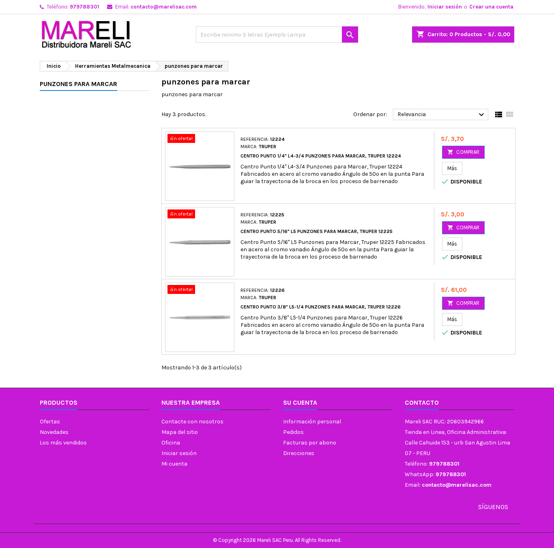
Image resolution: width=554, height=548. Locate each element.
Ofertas (50, 421)
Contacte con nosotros (192, 421)
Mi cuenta (174, 463)
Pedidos (293, 432)
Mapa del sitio (179, 432)
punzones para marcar (78, 84)
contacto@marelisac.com (164, 7)
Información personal (312, 421)
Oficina (170, 442)
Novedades (54, 432)
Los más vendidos (63, 442)
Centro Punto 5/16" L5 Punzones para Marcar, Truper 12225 (316, 231)
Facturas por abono (309, 442)
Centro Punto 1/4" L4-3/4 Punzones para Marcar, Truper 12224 (320, 156)
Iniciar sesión (444, 7)
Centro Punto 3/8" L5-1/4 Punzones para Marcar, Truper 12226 (320, 307)
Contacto (422, 402)
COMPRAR (463, 152)
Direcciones (298, 453)
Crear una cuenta (491, 7)
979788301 (84, 7)
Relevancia (441, 115)
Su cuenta (300, 402)
